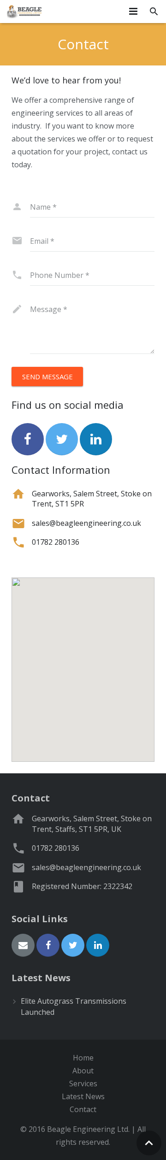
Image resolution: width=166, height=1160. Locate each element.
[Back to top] (148, 1143)
